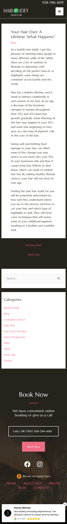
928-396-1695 (52, 2)
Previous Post (33, 245)
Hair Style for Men (15, 331)
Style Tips (10, 354)
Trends (8, 360)
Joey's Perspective (14, 337)
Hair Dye (9, 325)
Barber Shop (11, 307)
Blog (13, 42)
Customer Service (14, 319)
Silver (7, 349)
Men (7, 343)
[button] (65, 504)
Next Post (33, 254)
